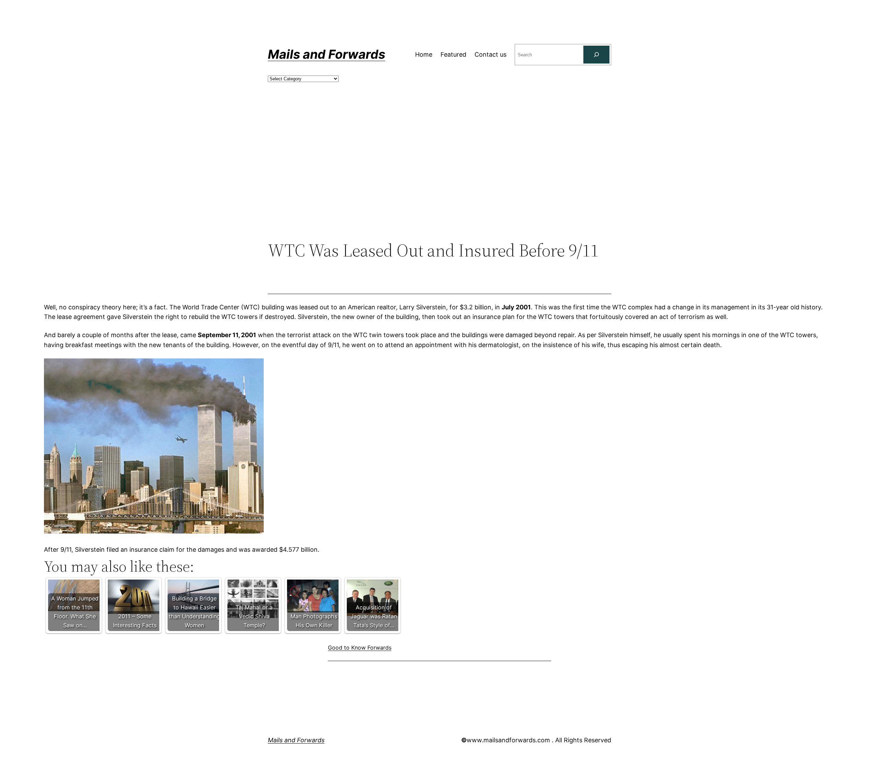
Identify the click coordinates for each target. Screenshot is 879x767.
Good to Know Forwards (359, 647)
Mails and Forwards (326, 54)
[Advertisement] (439, 184)
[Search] (596, 55)
